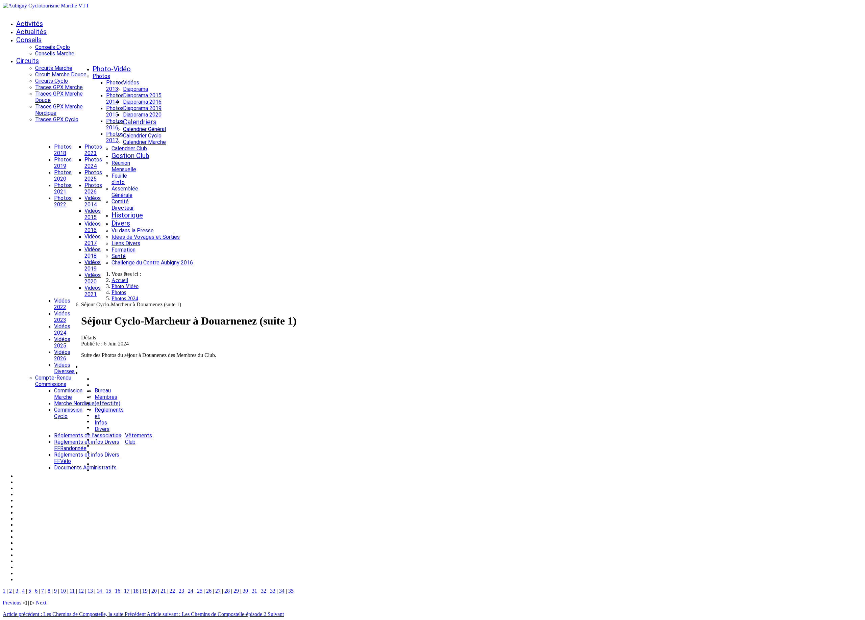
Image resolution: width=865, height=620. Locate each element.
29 (236, 591)
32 (263, 591)
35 (291, 591)
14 (99, 591)
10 (63, 591)
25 (199, 591)
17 (126, 591)
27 (218, 591)
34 (282, 591)
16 (117, 591)
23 (181, 591)
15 (108, 591)
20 (154, 591)
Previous (12, 602)
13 (90, 591)
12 (81, 591)
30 (245, 591)
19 (145, 591)
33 (272, 591)
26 (209, 591)
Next (41, 602)
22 (172, 591)
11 (72, 591)
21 (163, 591)
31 (254, 591)
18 (136, 591)
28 (227, 591)
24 (190, 591)
